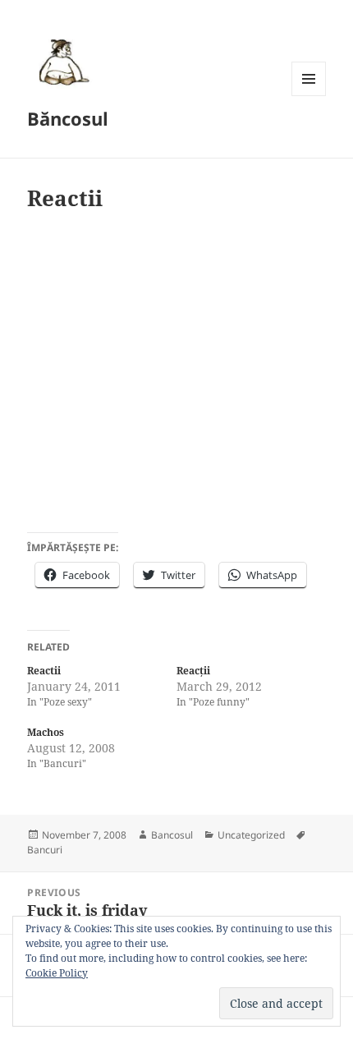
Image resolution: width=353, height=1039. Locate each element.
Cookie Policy (56, 973)
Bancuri (44, 850)
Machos (45, 732)
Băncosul (67, 118)
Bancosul (172, 835)
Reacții (193, 671)
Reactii (44, 671)
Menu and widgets (309, 95)
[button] (61, 61)
